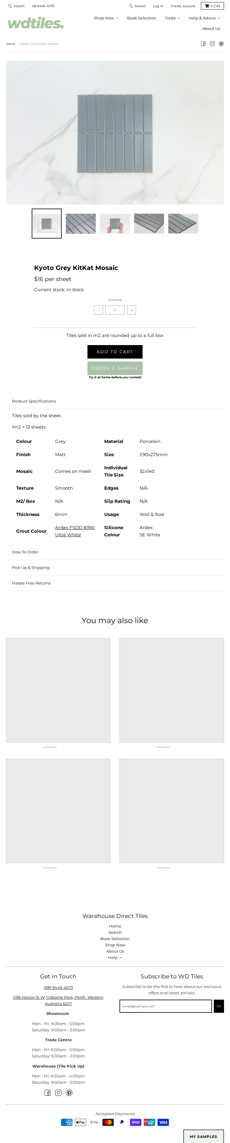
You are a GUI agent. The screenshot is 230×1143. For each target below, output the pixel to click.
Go (219, 1006)
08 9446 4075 (43, 6)
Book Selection (115, 938)
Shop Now (115, 944)
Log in (158, 6)
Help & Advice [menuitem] (202, 18)
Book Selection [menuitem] (141, 18)
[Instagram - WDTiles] (212, 43)
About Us (115, 951)
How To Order (25, 552)
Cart (215, 6)
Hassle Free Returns (31, 583)
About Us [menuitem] (211, 28)
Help (113, 957)
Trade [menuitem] (170, 18)
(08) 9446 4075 (58, 987)
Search (115, 932)
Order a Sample (115, 368)
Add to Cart (115, 351)
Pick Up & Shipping (31, 567)
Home (10, 44)
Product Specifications (34, 401)
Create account (183, 6)
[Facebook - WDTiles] (203, 43)
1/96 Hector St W (29, 997)
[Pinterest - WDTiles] (221, 43)
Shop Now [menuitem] (104, 18)
